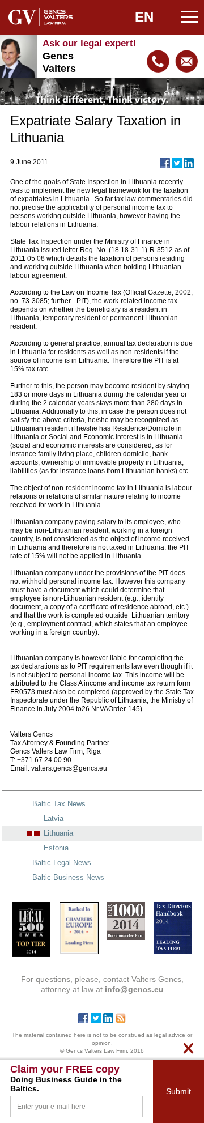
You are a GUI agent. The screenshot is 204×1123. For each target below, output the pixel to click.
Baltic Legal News (61, 862)
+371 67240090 (158, 61)
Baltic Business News (68, 877)
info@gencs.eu (186, 61)
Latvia (53, 818)
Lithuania (58, 833)
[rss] (121, 1020)
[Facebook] (83, 1020)
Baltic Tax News (59, 803)
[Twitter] (96, 1020)
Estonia (56, 848)
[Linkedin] (108, 1020)
